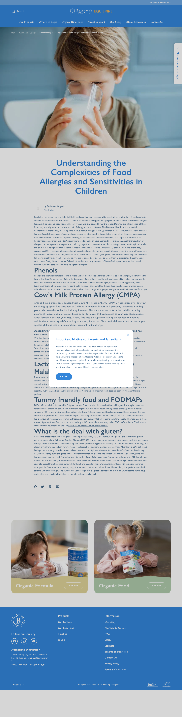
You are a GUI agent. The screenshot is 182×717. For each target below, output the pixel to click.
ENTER (64, 376)
